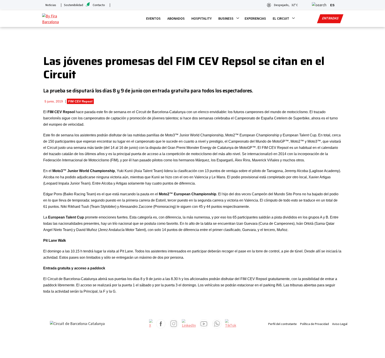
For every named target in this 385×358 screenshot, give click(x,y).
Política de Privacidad (314, 324)
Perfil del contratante (282, 324)
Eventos (153, 18)
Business (225, 18)
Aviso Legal (339, 324)
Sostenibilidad (73, 5)
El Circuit (281, 18)
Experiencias (255, 18)
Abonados (176, 18)
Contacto (99, 5)
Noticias (50, 5)
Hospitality (201, 18)
